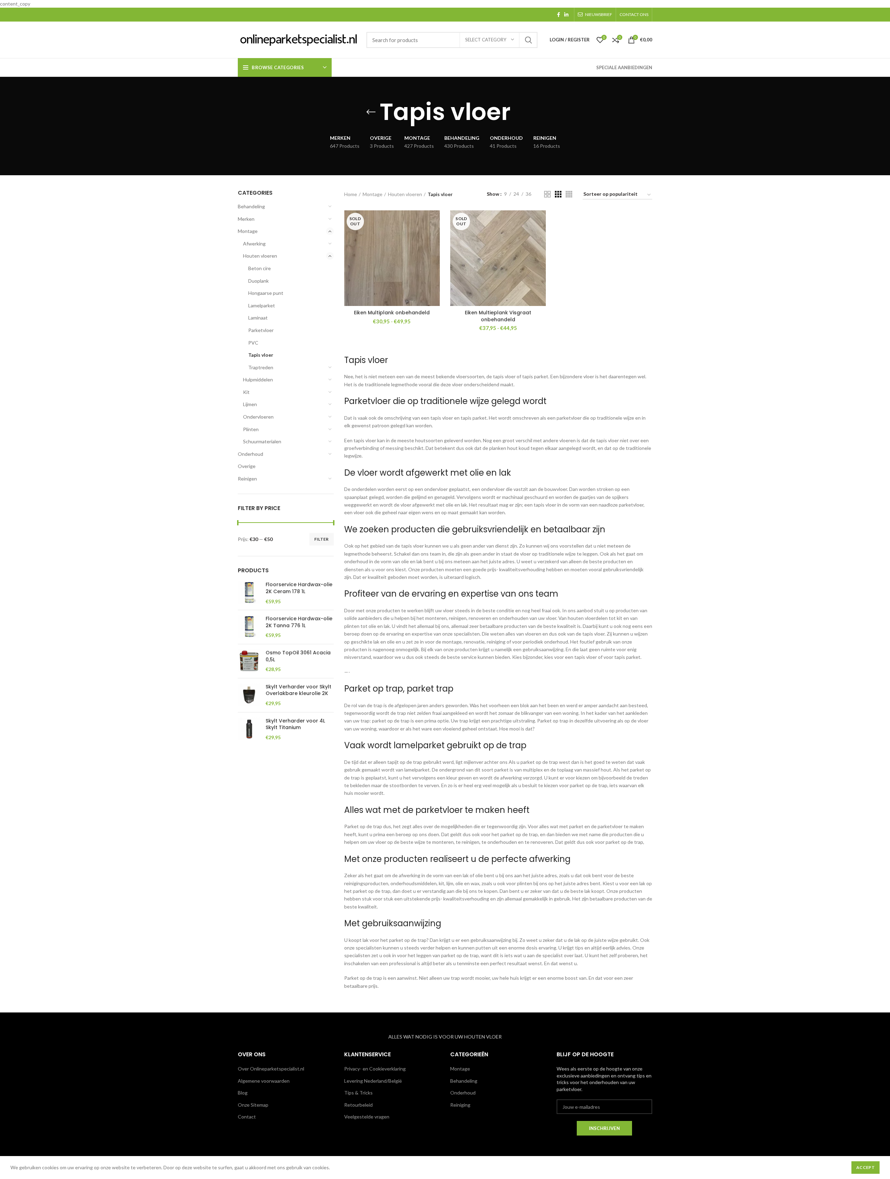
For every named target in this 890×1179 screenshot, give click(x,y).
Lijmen (250, 404)
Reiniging (460, 1105)
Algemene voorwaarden (264, 1081)
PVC (253, 343)
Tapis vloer (260, 355)
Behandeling (251, 206)
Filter (321, 539)
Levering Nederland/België (373, 1081)
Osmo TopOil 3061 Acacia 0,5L (298, 656)
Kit (246, 392)
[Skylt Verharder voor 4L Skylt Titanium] (249, 729)
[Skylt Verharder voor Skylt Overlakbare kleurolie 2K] (249, 695)
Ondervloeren (258, 417)
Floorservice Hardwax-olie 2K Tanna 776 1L (299, 622)
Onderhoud (250, 454)
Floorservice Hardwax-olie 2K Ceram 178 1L (299, 588)
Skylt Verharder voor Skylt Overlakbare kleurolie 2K (298, 690)
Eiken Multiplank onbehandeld (392, 312)
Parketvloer (261, 330)
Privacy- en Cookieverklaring (375, 1069)
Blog (243, 1093)
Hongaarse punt (265, 293)
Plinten (251, 429)
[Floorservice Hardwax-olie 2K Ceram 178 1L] (249, 593)
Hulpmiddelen (258, 379)
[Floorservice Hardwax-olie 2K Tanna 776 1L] (249, 627)
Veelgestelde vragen (366, 1117)
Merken (246, 219)
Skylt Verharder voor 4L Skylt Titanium (295, 724)
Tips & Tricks (358, 1093)
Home (350, 194)
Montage (248, 231)
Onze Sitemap (253, 1105)
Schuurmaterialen (262, 441)
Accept (865, 1167)
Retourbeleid (358, 1105)
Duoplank (258, 281)
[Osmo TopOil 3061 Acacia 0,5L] (249, 661)
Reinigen (247, 479)
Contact (247, 1117)
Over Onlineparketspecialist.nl (271, 1069)
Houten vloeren (260, 256)
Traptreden (260, 367)
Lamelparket (261, 305)
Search (528, 40)
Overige (247, 466)
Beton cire (259, 268)
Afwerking (254, 244)
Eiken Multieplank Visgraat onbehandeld (498, 316)
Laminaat (258, 318)
